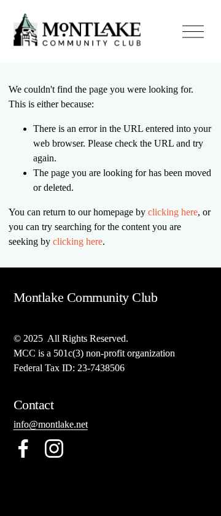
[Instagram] (54, 448)
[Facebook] (23, 448)
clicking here (173, 212)
